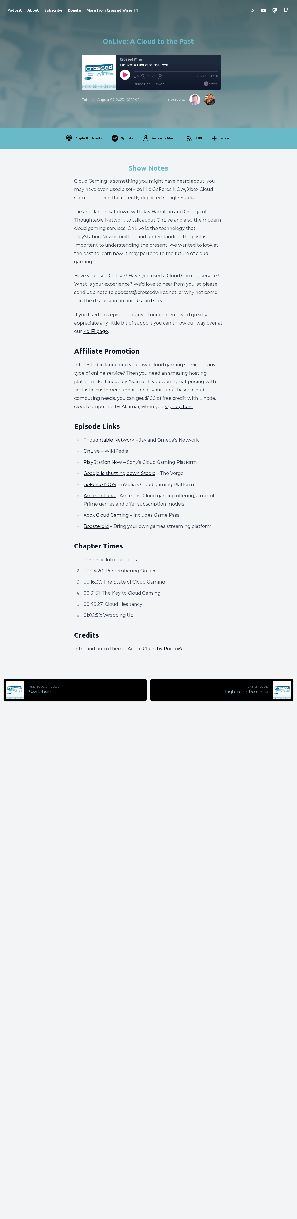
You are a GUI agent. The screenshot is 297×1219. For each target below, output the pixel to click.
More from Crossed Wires (110, 10)
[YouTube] (263, 10)
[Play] (125, 75)
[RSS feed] (252, 10)
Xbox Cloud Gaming (106, 515)
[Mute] (136, 77)
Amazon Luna (100, 495)
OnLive (92, 451)
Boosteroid (96, 526)
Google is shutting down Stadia (119, 473)
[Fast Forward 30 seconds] (160, 76)
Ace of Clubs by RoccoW (155, 648)
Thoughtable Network (109, 440)
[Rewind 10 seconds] (143, 76)
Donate (74, 10)
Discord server (150, 300)
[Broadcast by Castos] (210, 83)
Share (159, 84)
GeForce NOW (100, 484)
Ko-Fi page (95, 331)
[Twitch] (286, 10)
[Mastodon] (274, 10)
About (33, 10)
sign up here (179, 406)
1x (151, 76)
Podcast (14, 10)
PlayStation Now (103, 462)
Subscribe (53, 10)
